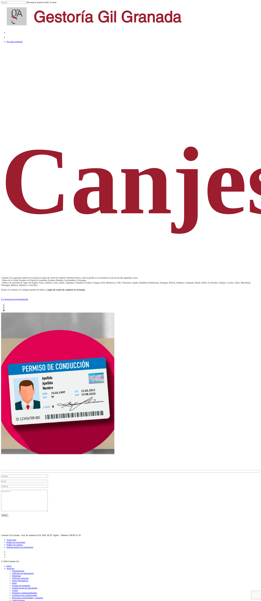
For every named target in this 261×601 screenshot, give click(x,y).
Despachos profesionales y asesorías (27, 598)
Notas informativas (20, 581)
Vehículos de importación (23, 573)
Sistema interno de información (20, 547)
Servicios (10, 568)
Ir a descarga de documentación (14, 299)
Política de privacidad (16, 542)
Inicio (9, 566)
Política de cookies (15, 545)
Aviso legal (11, 540)
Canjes (15, 590)
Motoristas (16, 576)
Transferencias (18, 571)
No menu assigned (14, 42)
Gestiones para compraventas (24, 595)
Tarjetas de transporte (21, 585)
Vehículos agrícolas (20, 578)
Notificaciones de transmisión (24, 588)
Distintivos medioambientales (24, 593)
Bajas (14, 583)
